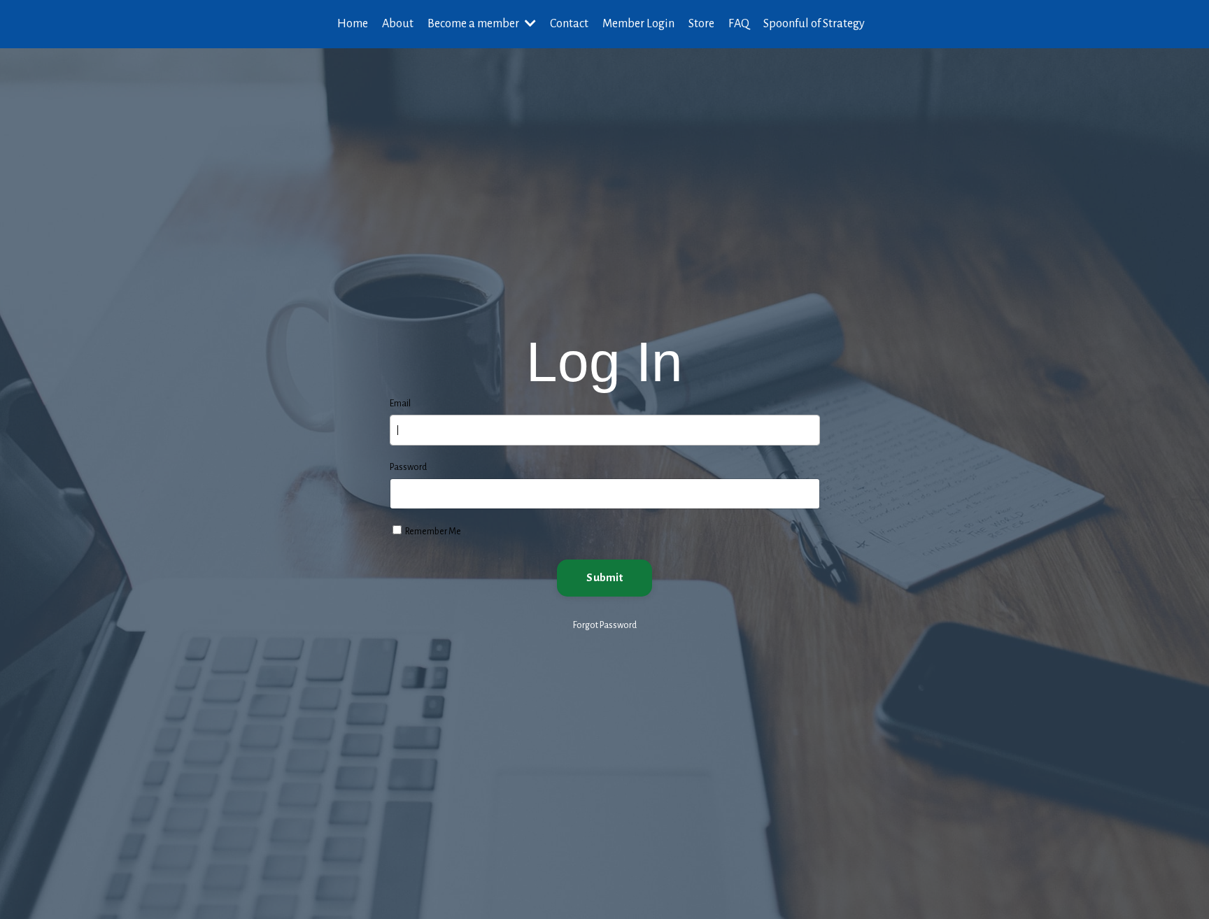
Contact (569, 23)
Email (400, 403)
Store (701, 23)
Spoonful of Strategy (814, 23)
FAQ (738, 23)
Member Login (638, 23)
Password (408, 467)
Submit (604, 577)
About (397, 23)
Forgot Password (605, 625)
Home (352, 23)
